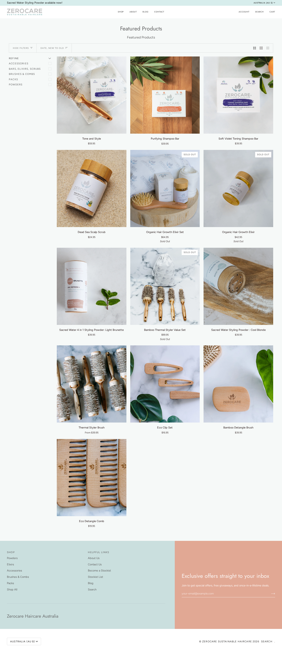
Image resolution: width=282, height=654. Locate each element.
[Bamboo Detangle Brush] (238, 384)
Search (92, 589)
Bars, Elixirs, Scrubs (25, 68)
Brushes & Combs (22, 74)
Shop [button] (11, 552)
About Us (94, 558)
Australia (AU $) (263, 3)
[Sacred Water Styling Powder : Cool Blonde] (238, 286)
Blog (90, 583)
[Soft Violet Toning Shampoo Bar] (238, 95)
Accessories (18, 63)
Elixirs (10, 564)
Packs (13, 79)
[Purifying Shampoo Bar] (165, 95)
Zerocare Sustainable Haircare (227, 641)
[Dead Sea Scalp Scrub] (91, 188)
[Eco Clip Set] (165, 384)
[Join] (270, 593)
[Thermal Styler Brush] (91, 384)
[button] (121, 12)
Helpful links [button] (98, 552)
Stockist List (95, 577)
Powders (15, 84)
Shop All (12, 589)
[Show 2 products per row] (254, 48)
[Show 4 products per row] (269, 48)
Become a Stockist (99, 570)
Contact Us (95, 564)
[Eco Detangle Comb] (91, 477)
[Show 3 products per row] (261, 48)
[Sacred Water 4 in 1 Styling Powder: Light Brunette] (91, 286)
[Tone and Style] (91, 95)
